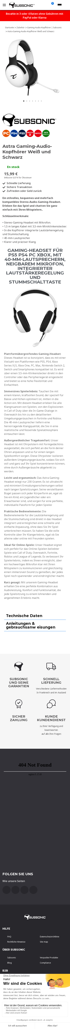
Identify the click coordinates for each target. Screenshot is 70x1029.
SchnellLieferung (51, 680)
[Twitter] (24, 890)
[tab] (35, 616)
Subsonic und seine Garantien (18, 682)
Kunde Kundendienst (51, 718)
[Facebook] (6, 890)
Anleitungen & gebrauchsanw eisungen (30, 625)
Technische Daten (24, 615)
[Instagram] (33, 890)
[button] (5, 67)
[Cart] (51, 5)
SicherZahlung (18, 718)
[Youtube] (15, 890)
